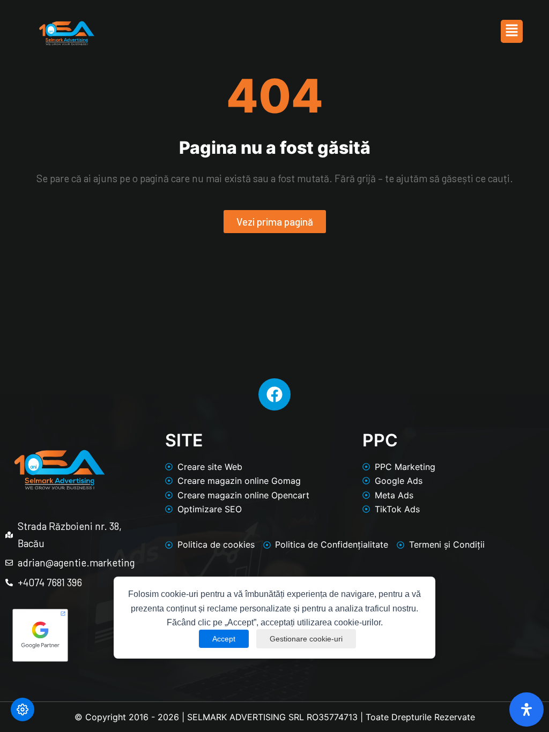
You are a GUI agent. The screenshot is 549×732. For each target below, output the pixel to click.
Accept (223, 638)
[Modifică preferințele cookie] (22, 709)
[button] (511, 31)
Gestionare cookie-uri (306, 638)
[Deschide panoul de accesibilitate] (526, 709)
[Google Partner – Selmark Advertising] (72, 635)
